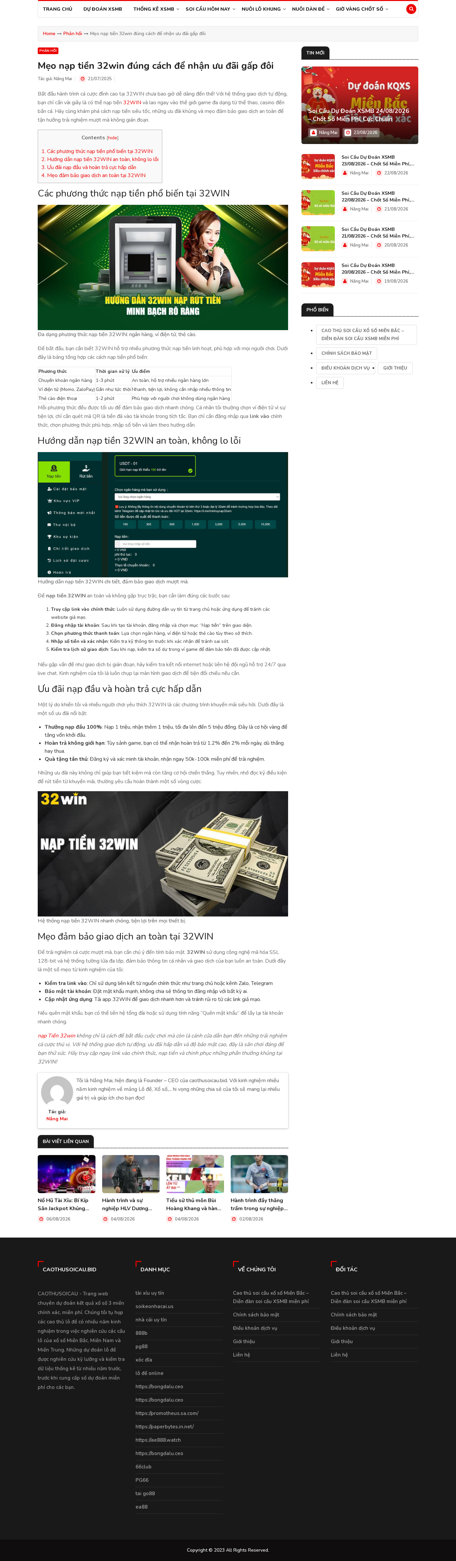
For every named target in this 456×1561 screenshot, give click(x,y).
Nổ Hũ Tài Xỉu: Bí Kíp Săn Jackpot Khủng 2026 (63, 1205)
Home (49, 33)
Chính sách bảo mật (346, 353)
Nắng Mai (63, 79)
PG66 (142, 1480)
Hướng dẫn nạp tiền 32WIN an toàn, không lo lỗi (100, 159)
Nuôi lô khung (261, 9)
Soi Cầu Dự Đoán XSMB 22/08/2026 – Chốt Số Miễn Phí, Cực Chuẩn (375, 196)
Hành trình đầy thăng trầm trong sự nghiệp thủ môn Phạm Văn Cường (257, 1205)
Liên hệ (329, 383)
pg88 (142, 1346)
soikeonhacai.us (155, 1306)
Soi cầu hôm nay (208, 9)
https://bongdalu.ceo (159, 1386)
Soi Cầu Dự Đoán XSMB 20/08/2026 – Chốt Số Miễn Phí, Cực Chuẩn (375, 269)
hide (112, 137)
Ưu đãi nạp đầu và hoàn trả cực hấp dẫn (88, 167)
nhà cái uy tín (151, 1319)
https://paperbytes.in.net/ (165, 1426)
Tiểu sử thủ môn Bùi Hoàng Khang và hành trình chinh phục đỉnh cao (193, 1205)
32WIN (132, 102)
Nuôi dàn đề (308, 9)
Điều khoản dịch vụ (345, 368)
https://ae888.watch (158, 1440)
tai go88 (145, 1493)
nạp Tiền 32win (56, 1035)
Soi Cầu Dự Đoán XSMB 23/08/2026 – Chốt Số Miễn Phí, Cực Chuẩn (375, 160)
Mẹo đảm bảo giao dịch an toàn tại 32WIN (93, 175)
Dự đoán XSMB (102, 9)
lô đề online (150, 1373)
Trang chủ (57, 9)
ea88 (142, 1507)
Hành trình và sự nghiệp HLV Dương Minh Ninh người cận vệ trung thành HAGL (130, 1205)
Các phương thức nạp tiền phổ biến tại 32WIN (97, 151)
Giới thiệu (395, 368)
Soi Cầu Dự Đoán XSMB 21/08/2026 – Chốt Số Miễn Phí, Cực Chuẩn (375, 233)
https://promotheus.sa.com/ (167, 1413)
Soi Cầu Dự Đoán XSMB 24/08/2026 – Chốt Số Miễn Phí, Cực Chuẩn (358, 115)
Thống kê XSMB (154, 9)
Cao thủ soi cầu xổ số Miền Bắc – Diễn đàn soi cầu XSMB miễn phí (362, 335)
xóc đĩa (144, 1360)
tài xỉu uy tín (150, 1293)
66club (144, 1466)
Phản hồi (72, 33)
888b (142, 1333)
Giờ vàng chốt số (359, 9)
